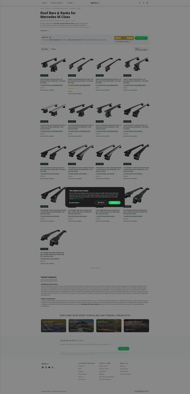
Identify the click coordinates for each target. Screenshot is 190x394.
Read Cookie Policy (79, 198)
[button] (74, 203)
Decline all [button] (101, 202)
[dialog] (95, 197)
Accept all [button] (114, 202)
